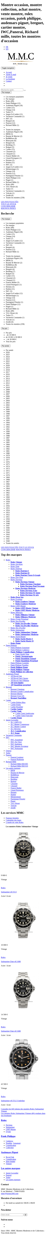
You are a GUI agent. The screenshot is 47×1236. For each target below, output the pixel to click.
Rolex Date (15, 566)
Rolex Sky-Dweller (18, 628)
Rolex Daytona (16, 580)
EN (7, 49)
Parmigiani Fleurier (18, 799)
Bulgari (13, 781)
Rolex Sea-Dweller (18, 621)
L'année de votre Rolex (15, 822)
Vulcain (14, 806)
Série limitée (10, 1161)
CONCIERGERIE (8, 206)
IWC (8, 738)
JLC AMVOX (16, 722)
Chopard (14, 786)
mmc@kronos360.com (9, 1193)
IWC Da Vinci (16, 742)
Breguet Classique (17, 689)
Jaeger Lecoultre (12, 720)
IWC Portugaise (17, 748)
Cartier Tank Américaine (24, 713)
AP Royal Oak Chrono (19, 678)
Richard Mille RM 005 (19, 764)
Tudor (8, 753)
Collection (10, 1148)
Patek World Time (22, 654)
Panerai (8, 755)
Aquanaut (16, 1143)
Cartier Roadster (17, 707)
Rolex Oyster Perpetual (19, 619)
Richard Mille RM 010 (19, 766)
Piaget (13, 801)
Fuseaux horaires (12, 818)
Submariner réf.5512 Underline (13, 1101)
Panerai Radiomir (17, 759)
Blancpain (14, 777)
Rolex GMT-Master (18, 606)
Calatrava (9, 1141)
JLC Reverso (16, 729)
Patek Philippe (11, 645)
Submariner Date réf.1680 (11, 961)
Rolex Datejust (16, 569)
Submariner (10, 1127)
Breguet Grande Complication (22, 691)
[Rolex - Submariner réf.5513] (23, 871)
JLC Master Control (18, 727)
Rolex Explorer (16, 599)
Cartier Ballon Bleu (18, 702)
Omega (8, 751)
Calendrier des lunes (13, 820)
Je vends (9, 77)
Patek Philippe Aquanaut (20, 648)
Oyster (8, 1132)
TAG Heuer (15, 803)
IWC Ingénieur (16, 744)
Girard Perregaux (17, 790)
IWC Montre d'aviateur (19, 746)
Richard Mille (11, 762)
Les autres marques (13, 768)
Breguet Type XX (17, 696)
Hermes (14, 792)
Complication (11, 1145)
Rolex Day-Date (17, 577)
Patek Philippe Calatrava (20, 650)
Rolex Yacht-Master (18, 637)
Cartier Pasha (16, 705)
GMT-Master (11, 1129)
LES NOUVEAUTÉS (9, 202)
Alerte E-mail (11, 74)
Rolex (8, 560)
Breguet (9, 687)
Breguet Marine (17, 694)
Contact (9, 81)
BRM (13, 770)
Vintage (9, 1164)
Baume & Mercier (17, 773)
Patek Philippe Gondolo (20, 663)
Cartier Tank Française (24, 716)
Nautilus (9, 1143)
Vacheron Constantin (14, 735)
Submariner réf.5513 (9, 892)
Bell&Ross (15, 775)
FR (7, 47)
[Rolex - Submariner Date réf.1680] (23, 941)
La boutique (10, 79)
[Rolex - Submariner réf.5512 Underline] (23, 1080)
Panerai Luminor (17, 757)
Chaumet (14, 784)
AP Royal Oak (16, 676)
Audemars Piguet (12, 674)
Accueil (9, 72)
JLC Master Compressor (20, 724)
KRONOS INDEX (8, 208)
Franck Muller (16, 788)
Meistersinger (16, 797)
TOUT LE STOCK (8, 204)
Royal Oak (10, 1157)
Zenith (13, 808)
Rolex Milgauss (17, 612)
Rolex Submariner (17, 630)
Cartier (8, 700)
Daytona (9, 1125)
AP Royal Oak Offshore (20, 680)
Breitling (14, 779)
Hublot (13, 795)
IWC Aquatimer (17, 740)
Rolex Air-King (17, 564)
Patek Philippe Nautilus (19, 665)
